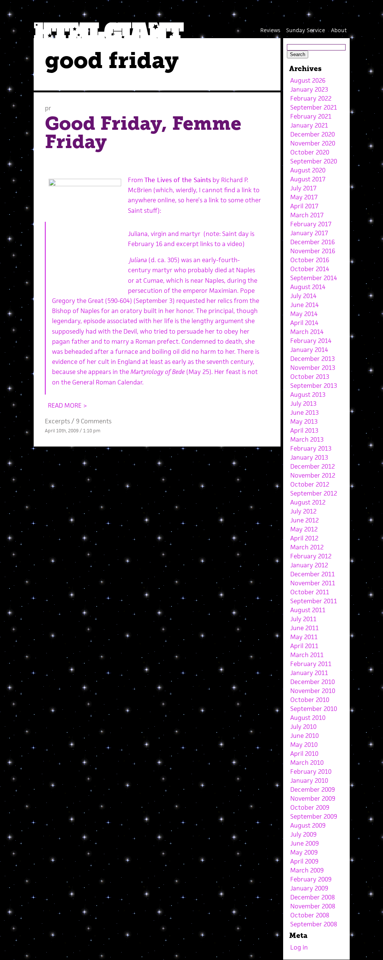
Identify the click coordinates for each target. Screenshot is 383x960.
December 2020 (312, 134)
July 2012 (303, 511)
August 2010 (307, 718)
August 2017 (307, 179)
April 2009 (304, 861)
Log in (299, 947)
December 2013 (312, 359)
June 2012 (304, 520)
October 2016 (309, 260)
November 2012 (312, 475)
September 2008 (313, 924)
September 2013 (313, 385)
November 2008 (312, 906)
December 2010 (312, 682)
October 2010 (309, 700)
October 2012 (309, 484)
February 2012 (310, 556)
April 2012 (304, 538)
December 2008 (312, 897)
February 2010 (310, 771)
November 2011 (312, 583)
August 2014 (307, 287)
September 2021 (313, 107)
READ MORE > (67, 405)
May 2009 (304, 852)
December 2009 (312, 789)
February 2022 (310, 98)
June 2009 (304, 843)
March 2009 (307, 870)
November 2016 (312, 251)
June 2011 (304, 628)
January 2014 (309, 350)
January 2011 (309, 673)
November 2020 (312, 143)
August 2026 (307, 80)
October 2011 (309, 592)
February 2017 (310, 224)
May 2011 (304, 637)
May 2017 (304, 197)
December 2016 (312, 242)
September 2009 (313, 816)
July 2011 (303, 619)
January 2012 (309, 565)
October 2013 (309, 376)
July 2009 (303, 834)
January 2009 (309, 888)
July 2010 (303, 727)
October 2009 (309, 807)
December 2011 (312, 574)
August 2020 (307, 170)
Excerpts (57, 421)
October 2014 (309, 269)
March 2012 (307, 547)
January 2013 (309, 457)
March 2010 (307, 762)
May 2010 (304, 744)
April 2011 (304, 646)
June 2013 (304, 412)
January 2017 (309, 233)
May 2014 (304, 314)
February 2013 (310, 448)
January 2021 (309, 125)
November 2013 (312, 368)
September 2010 (313, 709)
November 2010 (312, 691)
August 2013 (307, 394)
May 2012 (304, 529)
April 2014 (304, 323)
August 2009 (307, 825)
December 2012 (312, 466)
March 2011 (307, 655)
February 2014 (310, 341)
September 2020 (313, 161)
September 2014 (313, 278)
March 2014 (307, 332)
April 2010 (304, 753)
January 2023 (309, 89)
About (339, 30)
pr (48, 108)
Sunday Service (305, 30)
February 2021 (310, 116)
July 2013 (303, 403)
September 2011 (313, 601)
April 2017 (304, 206)
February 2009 (310, 879)
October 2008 (309, 915)
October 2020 (309, 152)
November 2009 (312, 798)
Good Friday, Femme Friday (143, 132)
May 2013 (304, 421)
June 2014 (304, 305)
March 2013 (307, 439)
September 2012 (313, 493)
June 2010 (304, 735)
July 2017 (303, 188)
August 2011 (307, 610)
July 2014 (303, 296)
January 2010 (309, 780)
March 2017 (307, 215)
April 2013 (304, 430)
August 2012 (307, 502)
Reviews (270, 30)
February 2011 (310, 664)
